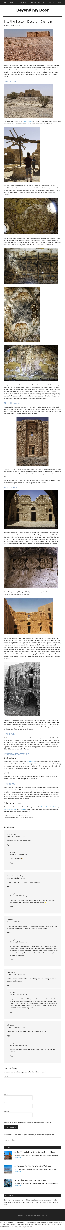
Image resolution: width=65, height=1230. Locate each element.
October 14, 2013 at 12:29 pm (16, 1027)
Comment (7, 1076)
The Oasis (22, 809)
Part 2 (56, 807)
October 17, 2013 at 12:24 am (18, 942)
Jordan (17, 815)
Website (6, 1111)
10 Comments (16, 25)
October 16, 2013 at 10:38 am (16, 974)
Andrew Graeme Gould (14, 876)
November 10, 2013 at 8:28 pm (19, 854)
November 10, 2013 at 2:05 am (16, 836)
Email (6, 1103)
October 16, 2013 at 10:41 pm (16, 922)
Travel (12, 815)
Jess (8, 919)
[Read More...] (18, 1157)
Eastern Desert (15, 817)
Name (6, 1094)
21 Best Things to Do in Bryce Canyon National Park (34, 1152)
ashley (9, 1025)
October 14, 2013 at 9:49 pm (18, 1045)
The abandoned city (10, 809)
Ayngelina (10, 834)
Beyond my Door (32, 10)
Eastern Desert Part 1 (47, 807)
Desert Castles (27, 121)
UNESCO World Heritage (26, 817)
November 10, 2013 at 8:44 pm (19, 896)
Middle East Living (24, 815)
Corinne (9, 972)
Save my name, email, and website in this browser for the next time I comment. (27, 1122)
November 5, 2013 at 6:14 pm (16, 878)
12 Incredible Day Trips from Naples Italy (30, 1180)
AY (11, 852)
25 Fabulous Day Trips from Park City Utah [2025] (33, 1166)
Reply (8, 845)
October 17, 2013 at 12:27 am (18, 994)
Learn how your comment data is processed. (41, 1134)
